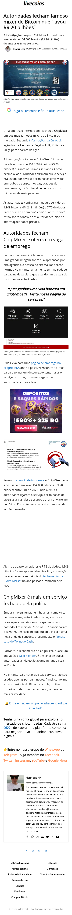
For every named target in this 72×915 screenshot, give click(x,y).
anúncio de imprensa (30, 480)
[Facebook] (27, 836)
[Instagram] (37, 836)
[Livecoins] (33, 3)
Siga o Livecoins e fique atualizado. (39, 111)
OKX (6, 727)
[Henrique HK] (8, 49)
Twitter (8, 760)
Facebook (52, 755)
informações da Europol (45, 140)
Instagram (22, 760)
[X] (52, 836)
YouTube (38, 760)
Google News (58, 760)
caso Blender (27, 656)
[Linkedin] (42, 836)
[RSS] (39, 851)
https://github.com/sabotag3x (39, 782)
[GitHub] (32, 836)
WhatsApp (52, 749)
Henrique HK (19, 49)
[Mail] (47, 836)
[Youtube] (57, 836)
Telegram (10, 755)
